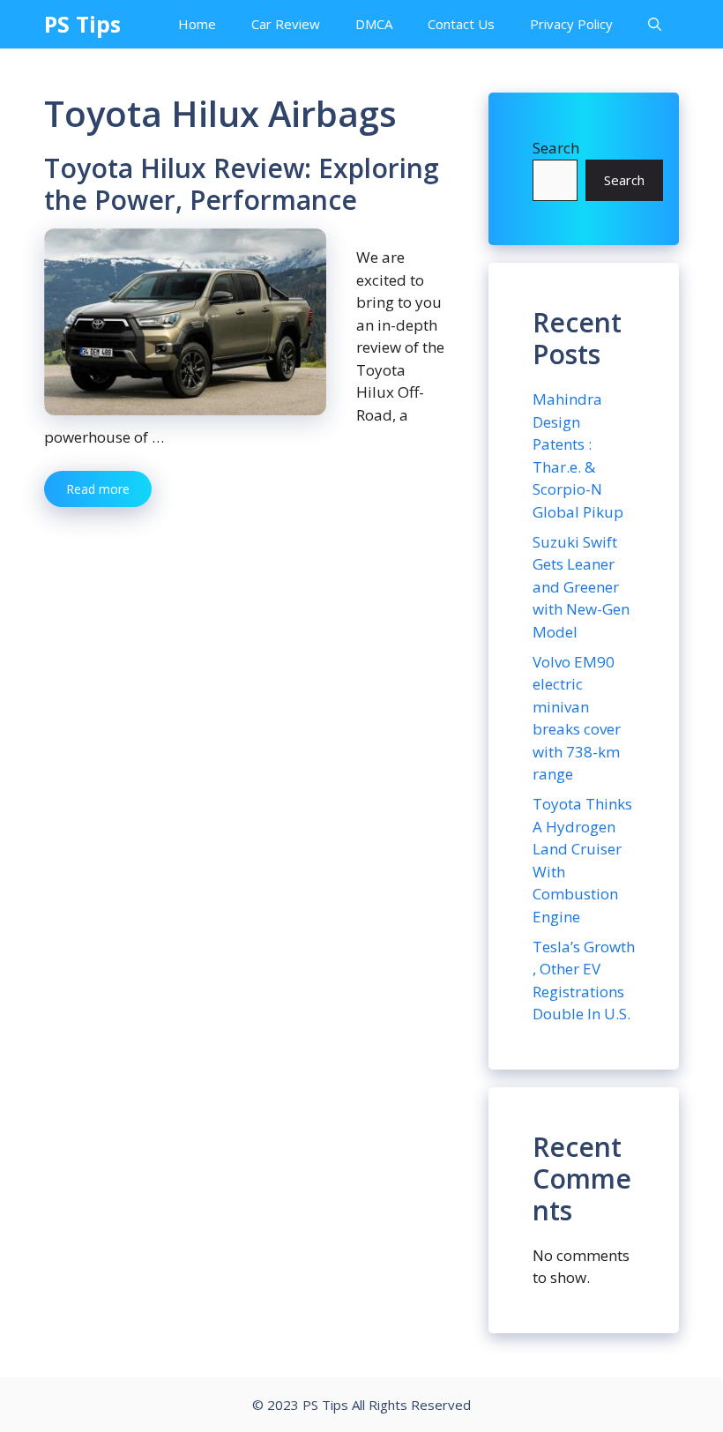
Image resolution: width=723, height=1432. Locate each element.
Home (197, 24)
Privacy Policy (571, 24)
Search (556, 148)
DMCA (373, 24)
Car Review (285, 24)
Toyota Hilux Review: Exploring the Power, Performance (241, 184)
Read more (98, 489)
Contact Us (461, 24)
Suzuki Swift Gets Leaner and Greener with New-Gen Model (581, 587)
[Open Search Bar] (654, 24)
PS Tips (82, 24)
